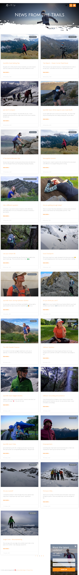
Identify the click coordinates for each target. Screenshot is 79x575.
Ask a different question (10, 205)
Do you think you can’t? (50, 300)
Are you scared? (8, 491)
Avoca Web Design (21, 570)
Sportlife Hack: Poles (9, 444)
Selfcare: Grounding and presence (54, 396)
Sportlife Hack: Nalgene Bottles (12, 396)
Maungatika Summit (49, 158)
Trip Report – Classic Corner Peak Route (55, 63)
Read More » (6, 72)
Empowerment (47, 444)
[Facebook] (74, 5)
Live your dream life (9, 253)
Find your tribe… (48, 491)
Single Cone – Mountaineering (12, 539)
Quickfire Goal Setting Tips (11, 63)
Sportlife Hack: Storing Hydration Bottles (15, 300)
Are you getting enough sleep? (52, 205)
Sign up (64, 569)
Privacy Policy (30, 570)
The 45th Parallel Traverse (11, 347)
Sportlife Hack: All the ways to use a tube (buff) (57, 110)
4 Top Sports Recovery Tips (11, 158)
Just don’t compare (9, 110)
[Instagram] (70, 5)
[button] (66, 5)
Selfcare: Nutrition (48, 347)
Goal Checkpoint (48, 253)
